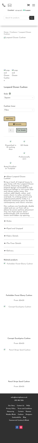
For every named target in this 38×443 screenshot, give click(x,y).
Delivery (10, 251)
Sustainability (16, 417)
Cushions (13, 32)
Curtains (21, 411)
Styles (9, 221)
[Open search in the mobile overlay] (19, 18)
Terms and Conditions (25, 408)
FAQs (28, 405)
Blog (24, 417)
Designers (29, 414)
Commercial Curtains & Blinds (19, 420)
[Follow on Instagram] (21, 427)
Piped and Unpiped (15, 229)
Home (6, 32)
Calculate (18, 124)
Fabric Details (12, 236)
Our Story (11, 405)
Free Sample (21, 130)
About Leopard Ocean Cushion (14, 177)
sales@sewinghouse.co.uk (19, 397)
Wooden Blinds (11, 414)
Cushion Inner (9, 106)
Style (6, 94)
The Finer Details (14, 243)
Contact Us (20, 405)
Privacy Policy (10, 408)
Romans (28, 411)
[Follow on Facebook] (17, 427)
